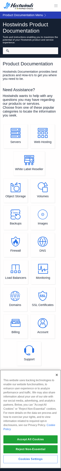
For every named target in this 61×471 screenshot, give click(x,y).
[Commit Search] (7, 50)
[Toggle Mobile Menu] (56, 5)
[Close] (56, 375)
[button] (30, 15)
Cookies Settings (30, 459)
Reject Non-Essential (30, 449)
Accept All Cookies (30, 439)
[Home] (18, 6)
